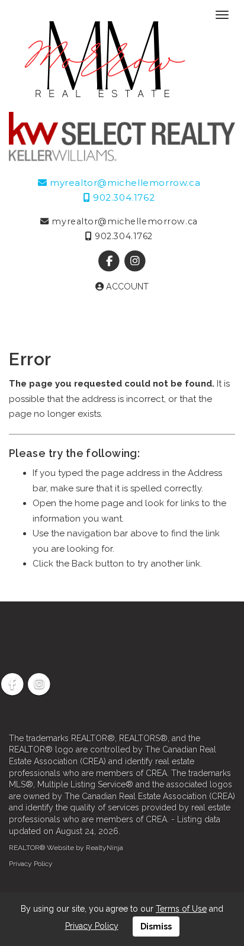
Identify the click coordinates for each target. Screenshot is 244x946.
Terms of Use (181, 908)
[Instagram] (134, 261)
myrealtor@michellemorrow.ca (123, 182)
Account (126, 286)
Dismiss (156, 926)
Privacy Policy (31, 864)
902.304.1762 (122, 197)
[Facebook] (110, 261)
